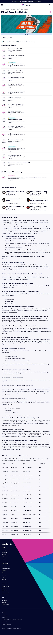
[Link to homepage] (26, 5)
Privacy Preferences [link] (6, 624)
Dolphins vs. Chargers (10, 303)
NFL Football (12, 9)
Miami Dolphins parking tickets (18, 285)
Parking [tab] (10, 37)
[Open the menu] (2, 5)
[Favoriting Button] (50, 12)
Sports (6, 9)
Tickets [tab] (4, 37)
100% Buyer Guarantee (32, 1)
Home (2, 9)
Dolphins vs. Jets (9, 301)
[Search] (50, 5)
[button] (3, 42)
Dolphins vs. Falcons (9, 299)
